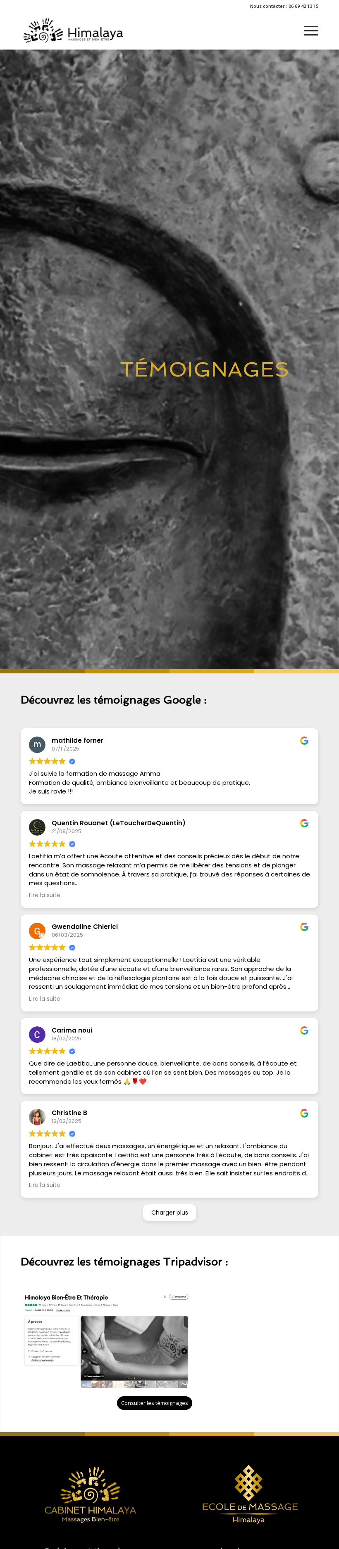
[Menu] (307, 31)
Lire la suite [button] (44, 895)
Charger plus (169, 1212)
